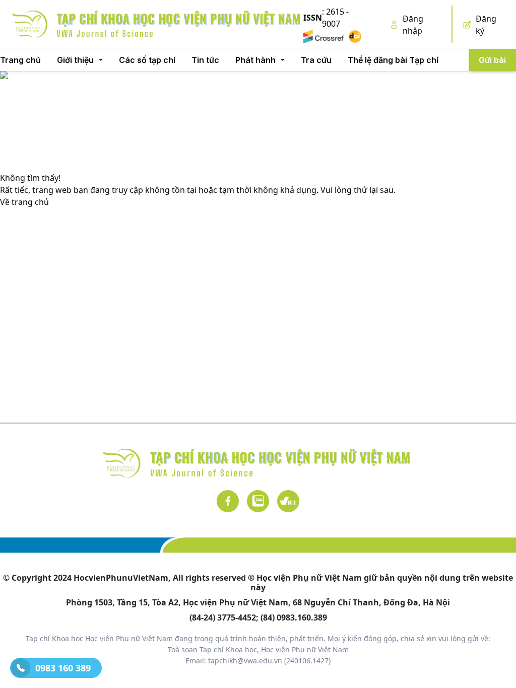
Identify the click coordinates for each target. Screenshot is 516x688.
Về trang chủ (24, 202)
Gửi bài (492, 60)
